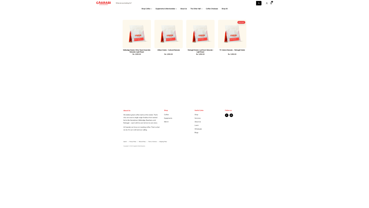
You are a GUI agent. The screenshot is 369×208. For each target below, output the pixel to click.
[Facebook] (226, 115)
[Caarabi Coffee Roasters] (103, 3)
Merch (166, 122)
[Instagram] (231, 115)
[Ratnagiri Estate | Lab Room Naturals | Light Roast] (200, 34)
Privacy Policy (132, 141)
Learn (197, 125)
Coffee (166, 115)
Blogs (196, 132)
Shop (196, 115)
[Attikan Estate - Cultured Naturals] (168, 34)
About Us (183, 9)
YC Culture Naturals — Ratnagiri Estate (232, 50)
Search (125, 141)
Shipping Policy (163, 141)
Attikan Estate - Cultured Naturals (168, 50)
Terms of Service (152, 141)
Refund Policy (142, 141)
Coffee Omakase (212, 9)
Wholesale (198, 129)
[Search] (258, 3)
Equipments (168, 118)
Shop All (224, 9)
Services (198, 118)
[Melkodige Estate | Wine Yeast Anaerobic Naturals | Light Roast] (137, 34)
